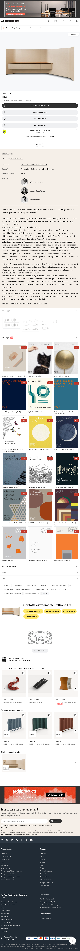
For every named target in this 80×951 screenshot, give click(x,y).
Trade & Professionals (8, 905)
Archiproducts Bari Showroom (10, 874)
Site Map (76, 948)
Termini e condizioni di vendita (10, 925)
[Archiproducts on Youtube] (26, 839)
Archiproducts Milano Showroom (11, 871)
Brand (42, 856)
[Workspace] (56, 21)
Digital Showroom (45, 918)
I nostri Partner (5, 859)
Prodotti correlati (9, 567)
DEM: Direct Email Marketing (49, 905)
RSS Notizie (60, 948)
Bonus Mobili (5, 913)
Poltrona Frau (7, 94)
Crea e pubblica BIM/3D (47, 902)
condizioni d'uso (24, 831)
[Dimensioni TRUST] (11, 323)
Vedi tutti (45, 593)
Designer (43, 859)
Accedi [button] (8, 28)
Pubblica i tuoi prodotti (47, 899)
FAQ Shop (4, 931)
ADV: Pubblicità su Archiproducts (50, 908)
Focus (42, 868)
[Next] (76, 689)
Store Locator (5, 911)
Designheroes (44, 885)
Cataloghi (7, 338)
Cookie (37, 948)
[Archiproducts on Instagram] (7, 839)
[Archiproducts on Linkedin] (31, 839)
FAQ (2, 862)
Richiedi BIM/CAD (40, 118)
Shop (2, 908)
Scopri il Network (6, 856)
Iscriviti (57, 821)
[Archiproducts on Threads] (21, 839)
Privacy (22, 948)
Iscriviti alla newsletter (8, 880)
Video (4, 572)
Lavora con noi (5, 868)
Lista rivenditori (40, 125)
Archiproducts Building (47, 883)
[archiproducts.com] (12, 21)
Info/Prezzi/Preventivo (40, 106)
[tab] (7, 849)
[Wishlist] (63, 21)
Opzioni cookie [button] (29, 948)
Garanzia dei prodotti (7, 919)
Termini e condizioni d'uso (47, 948)
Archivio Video (44, 877)
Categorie (43, 853)
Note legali (4, 928)
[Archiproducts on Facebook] (3, 839)
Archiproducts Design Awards (10, 877)
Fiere (41, 865)
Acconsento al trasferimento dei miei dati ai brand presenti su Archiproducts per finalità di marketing (27, 826)
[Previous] (4, 689)
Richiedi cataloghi (40, 112)
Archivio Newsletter (46, 871)
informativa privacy (36, 831)
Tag (3, 578)
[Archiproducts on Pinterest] (12, 839)
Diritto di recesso (6, 922)
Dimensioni (6, 311)
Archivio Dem (44, 874)
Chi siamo (4, 853)
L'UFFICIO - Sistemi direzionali (34, 164)
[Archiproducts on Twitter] (17, 839)
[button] (73, 34)
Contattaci (4, 865)
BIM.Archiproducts (46, 880)
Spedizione (4, 916)
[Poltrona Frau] (40, 643)
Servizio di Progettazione (9, 902)
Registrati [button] (15, 28)
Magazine (43, 862)
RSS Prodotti (68, 948)
